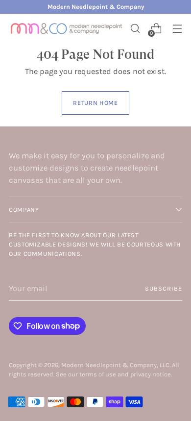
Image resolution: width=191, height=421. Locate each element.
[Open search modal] (135, 29)
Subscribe (163, 288)
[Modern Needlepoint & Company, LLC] (66, 28)
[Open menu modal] (177, 29)
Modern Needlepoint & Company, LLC (115, 365)
